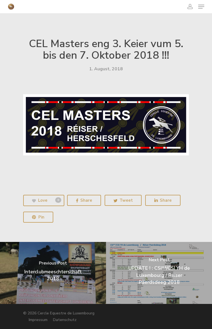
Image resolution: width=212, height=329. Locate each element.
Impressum (38, 319)
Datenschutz (64, 319)
